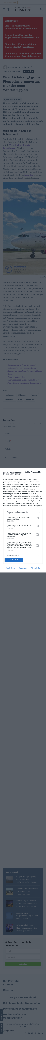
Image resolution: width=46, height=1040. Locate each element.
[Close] (42, 472)
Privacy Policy (36, 568)
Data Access (23, 568)
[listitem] (23, 512)
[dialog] (23, 520)
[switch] (37, 518)
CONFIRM (14, 560)
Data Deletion (10, 568)
